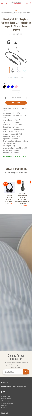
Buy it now (16, 102)
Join (26, 372)
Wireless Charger (6, 396)
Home (16, 10)
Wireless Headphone (7, 403)
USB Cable (4, 405)
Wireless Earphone (6, 401)
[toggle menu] (2, 2)
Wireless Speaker (6, 398)
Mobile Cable (5, 408)
